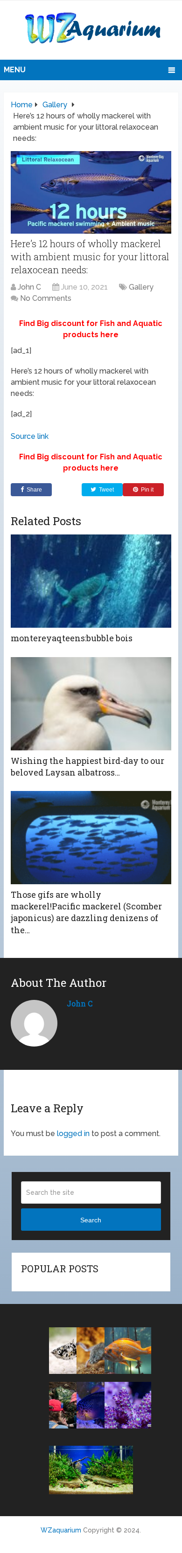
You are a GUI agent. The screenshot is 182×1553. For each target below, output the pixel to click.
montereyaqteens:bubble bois (72, 638)
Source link (30, 436)
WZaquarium (61, 1530)
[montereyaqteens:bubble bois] (91, 581)
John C (29, 287)
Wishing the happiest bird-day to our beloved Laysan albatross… (87, 766)
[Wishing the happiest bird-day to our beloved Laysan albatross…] (91, 703)
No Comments (45, 298)
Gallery (141, 287)
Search (90, 1220)
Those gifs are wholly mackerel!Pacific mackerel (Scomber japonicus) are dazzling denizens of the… (86, 912)
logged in (73, 1133)
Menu (15, 69)
